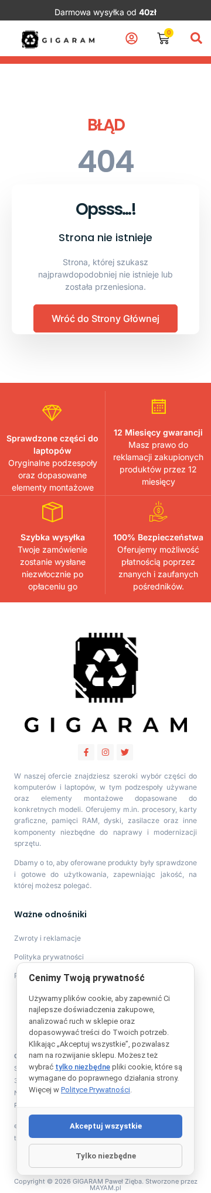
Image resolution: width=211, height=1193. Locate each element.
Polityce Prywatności (95, 1089)
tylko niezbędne (82, 1066)
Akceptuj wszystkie (106, 1126)
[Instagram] (105, 752)
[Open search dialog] (196, 38)
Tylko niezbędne (106, 1155)
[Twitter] (125, 752)
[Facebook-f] (86, 752)
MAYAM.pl (105, 1188)
